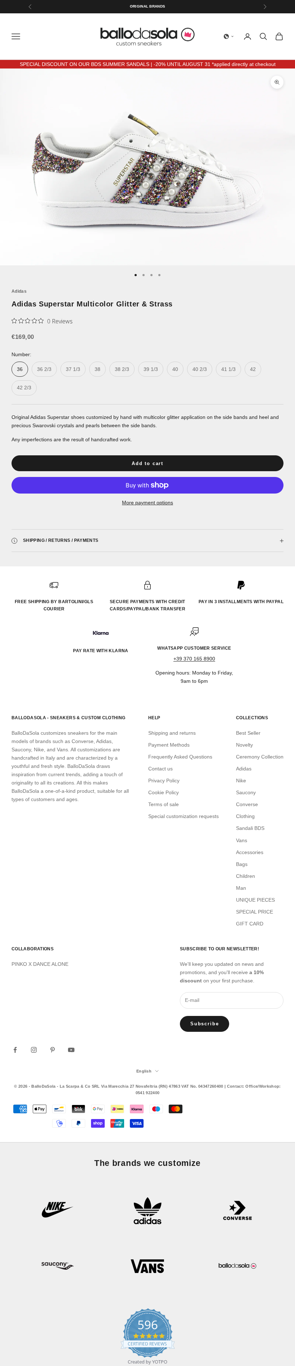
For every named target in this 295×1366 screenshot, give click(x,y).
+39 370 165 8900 (194, 659)
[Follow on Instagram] (33, 1049)
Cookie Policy (163, 792)
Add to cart (147, 463)
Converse (247, 804)
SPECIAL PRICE (254, 912)
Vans (241, 840)
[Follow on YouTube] (71, 1049)
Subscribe (204, 1023)
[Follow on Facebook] (15, 1049)
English (143, 1071)
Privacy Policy (164, 780)
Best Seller (248, 733)
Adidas (19, 291)
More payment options (147, 502)
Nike (241, 780)
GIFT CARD (249, 924)
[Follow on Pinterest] (52, 1049)
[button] (229, 36)
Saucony (246, 792)
